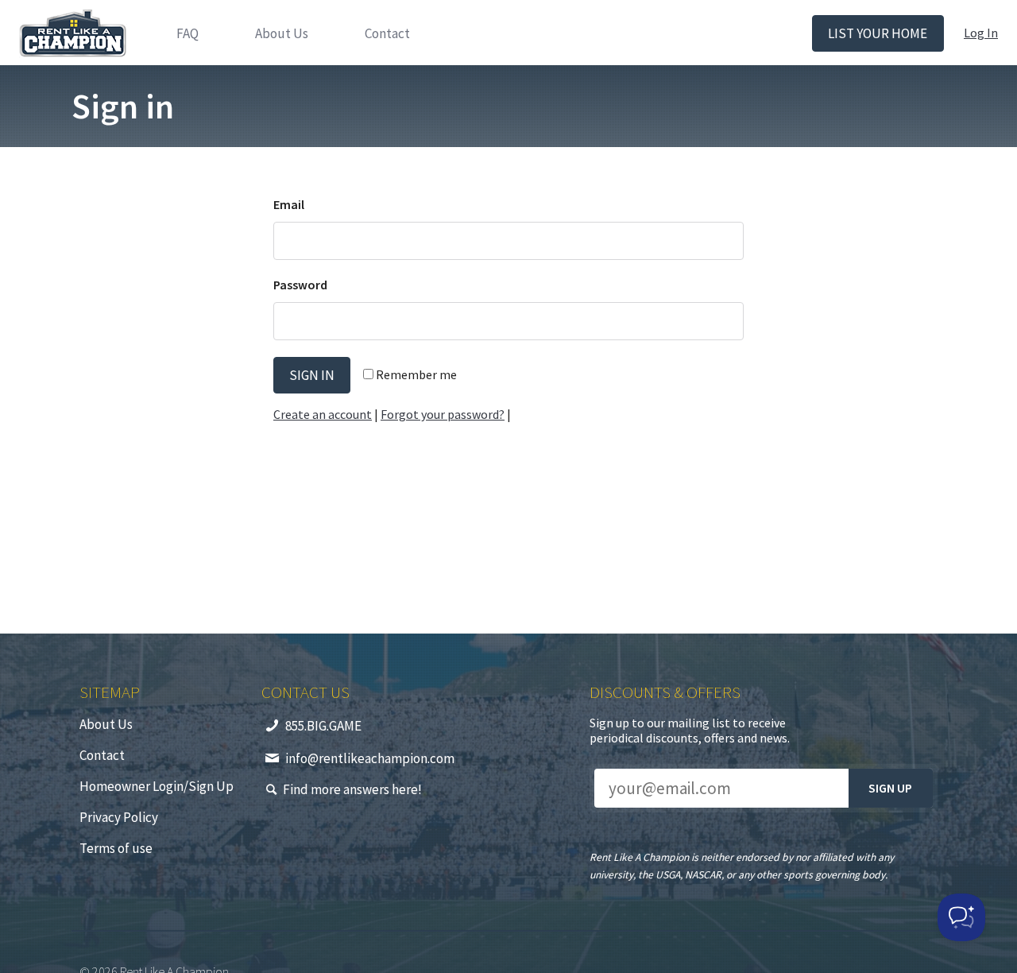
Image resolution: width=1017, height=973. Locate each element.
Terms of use (116, 848)
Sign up (890, 788)
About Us (281, 33)
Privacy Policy (118, 817)
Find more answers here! (352, 789)
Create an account (322, 414)
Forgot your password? (443, 414)
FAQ (187, 33)
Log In (981, 33)
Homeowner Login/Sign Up (156, 786)
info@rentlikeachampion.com (369, 758)
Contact (387, 33)
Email (288, 204)
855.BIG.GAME (323, 726)
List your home (877, 33)
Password (300, 285)
